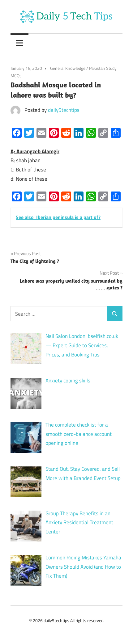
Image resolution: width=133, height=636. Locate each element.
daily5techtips (63, 110)
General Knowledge (67, 68)
